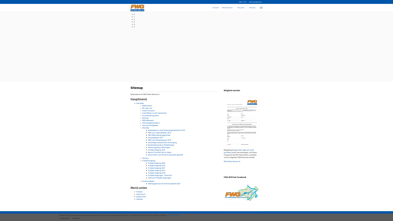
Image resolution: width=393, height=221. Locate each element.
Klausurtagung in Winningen (159, 147)
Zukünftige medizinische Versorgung (162, 142)
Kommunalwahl (148, 181)
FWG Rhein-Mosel (227, 8)
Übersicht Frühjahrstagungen (159, 178)
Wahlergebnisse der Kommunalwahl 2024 (164, 184)
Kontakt (139, 192)
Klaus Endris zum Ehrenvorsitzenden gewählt (165, 155)
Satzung (145, 118)
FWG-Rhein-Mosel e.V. (232, 161)
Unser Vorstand (148, 110)
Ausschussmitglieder (150, 125)
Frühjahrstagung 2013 (156, 170)
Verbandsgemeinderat (151, 123)
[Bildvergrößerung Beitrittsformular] (241, 122)
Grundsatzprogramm (150, 115)
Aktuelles (145, 128)
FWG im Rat (240, 8)
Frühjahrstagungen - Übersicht (160, 175)
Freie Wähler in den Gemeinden (154, 113)
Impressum (140, 194)
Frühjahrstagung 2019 (156, 165)
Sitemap (139, 199)
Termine (145, 158)
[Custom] (134, 2)
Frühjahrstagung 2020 (156, 163)
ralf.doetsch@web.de (255, 2)
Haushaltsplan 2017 (155, 137)
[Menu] (261, 8)
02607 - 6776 (242, 2)
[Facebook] (131, 2)
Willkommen (147, 106)
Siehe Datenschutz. (174, 215)
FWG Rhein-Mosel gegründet (159, 135)
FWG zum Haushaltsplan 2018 (159, 140)
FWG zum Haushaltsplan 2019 (159, 133)
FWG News (252, 8)
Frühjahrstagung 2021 (156, 168)
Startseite (216, 8)
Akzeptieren (65, 218)
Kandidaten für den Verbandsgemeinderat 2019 (166, 130)
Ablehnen (76, 218)
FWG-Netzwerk (148, 120)
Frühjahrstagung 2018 (156, 150)
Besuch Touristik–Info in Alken (159, 152)
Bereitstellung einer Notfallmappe (161, 145)
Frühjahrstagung (148, 161)
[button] (198, 14)
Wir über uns (147, 108)
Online (239, 150)
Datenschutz (141, 197)
